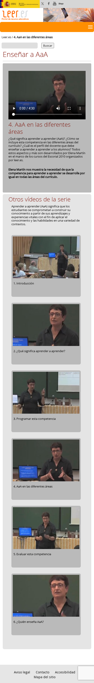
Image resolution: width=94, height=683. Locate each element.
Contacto (42, 672)
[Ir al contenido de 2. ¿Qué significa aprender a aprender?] (46, 345)
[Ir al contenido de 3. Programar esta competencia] (46, 413)
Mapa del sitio (44, 677)
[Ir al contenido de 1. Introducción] (46, 278)
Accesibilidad (65, 672)
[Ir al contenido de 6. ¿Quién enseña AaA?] (46, 616)
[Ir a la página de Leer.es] (47, 15)
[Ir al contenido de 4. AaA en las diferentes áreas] (46, 481)
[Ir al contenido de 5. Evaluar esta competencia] (46, 548)
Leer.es (6, 37)
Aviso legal (22, 672)
